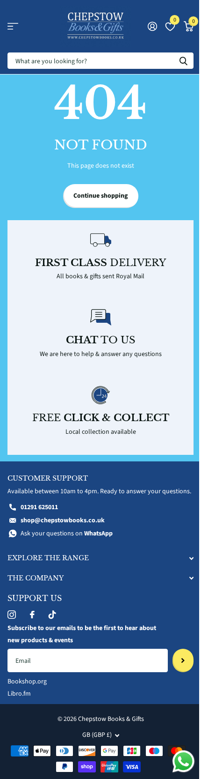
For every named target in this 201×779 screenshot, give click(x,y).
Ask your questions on (67, 533)
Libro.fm (19, 693)
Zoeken (183, 60)
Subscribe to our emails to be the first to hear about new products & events (81, 634)
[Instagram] (11, 614)
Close (100, 558)
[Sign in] (152, 26)
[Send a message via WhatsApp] (183, 761)
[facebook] (32, 614)
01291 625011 (39, 507)
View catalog (12, 26)
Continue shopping (100, 195)
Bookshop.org (27, 681)
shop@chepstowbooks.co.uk (63, 520)
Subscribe (183, 660)
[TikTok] (52, 614)
